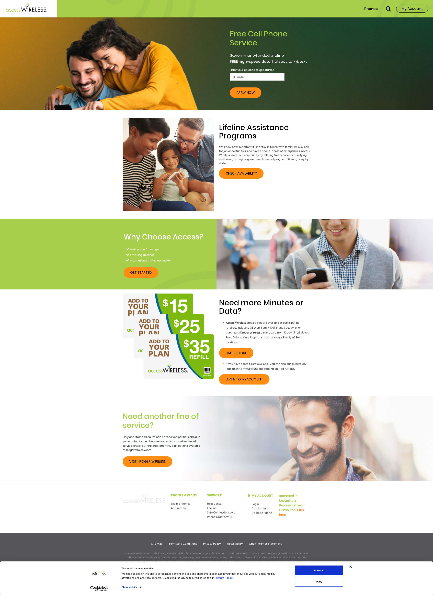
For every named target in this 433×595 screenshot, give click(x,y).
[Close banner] (350, 567)
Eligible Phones (180, 503)
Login (255, 504)
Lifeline (211, 508)
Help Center (214, 503)
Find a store (236, 352)
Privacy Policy (212, 544)
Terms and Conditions (183, 544)
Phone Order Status (219, 517)
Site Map (157, 544)
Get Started (141, 272)
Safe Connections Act (221, 512)
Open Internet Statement (265, 544)
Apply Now (245, 92)
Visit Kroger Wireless (147, 461)
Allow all (319, 570)
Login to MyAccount (244, 379)
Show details (129, 587)
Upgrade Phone (262, 513)
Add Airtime (179, 508)
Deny (319, 581)
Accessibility (235, 544)
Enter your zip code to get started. (252, 70)
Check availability (241, 173)
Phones (371, 8)
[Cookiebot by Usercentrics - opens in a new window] (99, 588)
